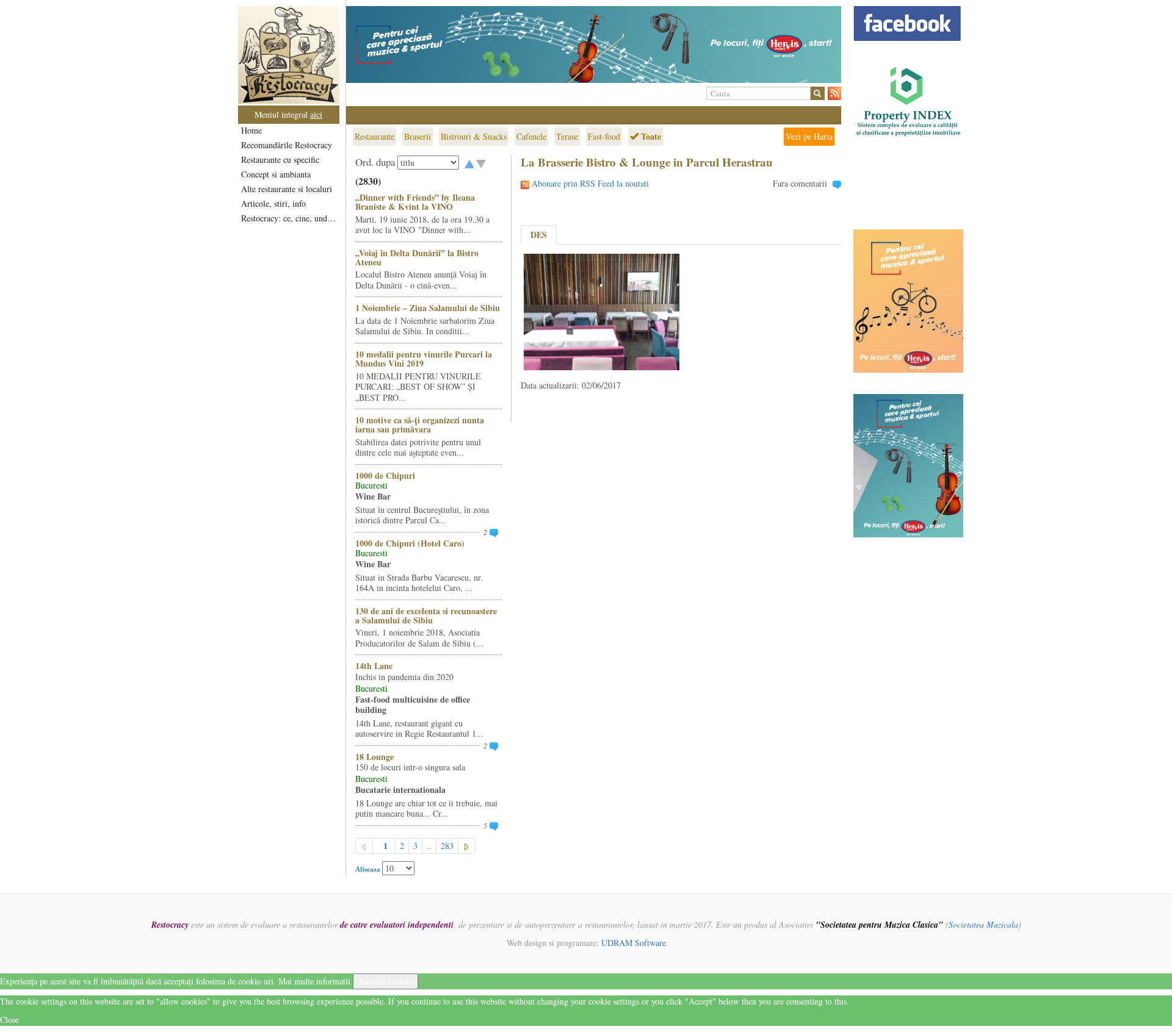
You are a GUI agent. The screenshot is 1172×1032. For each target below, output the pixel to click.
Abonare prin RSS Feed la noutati (590, 183)
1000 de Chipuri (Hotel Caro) (410, 543)
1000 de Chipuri (385, 475)
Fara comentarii (800, 183)
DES (538, 234)
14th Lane (373, 665)
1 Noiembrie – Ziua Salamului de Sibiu (427, 307)
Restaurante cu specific (280, 159)
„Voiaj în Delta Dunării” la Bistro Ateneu (417, 257)
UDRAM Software (633, 942)
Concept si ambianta (276, 174)
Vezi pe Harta (809, 136)
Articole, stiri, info (273, 203)
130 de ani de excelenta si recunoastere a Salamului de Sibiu (426, 615)
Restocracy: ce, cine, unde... (289, 218)
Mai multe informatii (314, 981)
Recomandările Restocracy (286, 145)
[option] (593, 44)
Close (9, 1019)
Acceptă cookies (385, 981)
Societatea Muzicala (983, 924)
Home (251, 130)
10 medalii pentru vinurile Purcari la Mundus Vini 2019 (423, 359)
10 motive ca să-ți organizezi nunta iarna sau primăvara (419, 424)
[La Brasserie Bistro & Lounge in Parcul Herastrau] (601, 311)
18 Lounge (374, 756)
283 (447, 845)
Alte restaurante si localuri (286, 189)
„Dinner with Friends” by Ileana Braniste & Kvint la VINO (415, 202)
